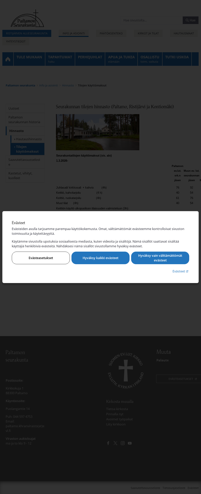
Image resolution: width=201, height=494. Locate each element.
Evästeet (181, 271)
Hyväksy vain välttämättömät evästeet (160, 257)
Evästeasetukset (41, 258)
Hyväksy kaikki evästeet (100, 258)
